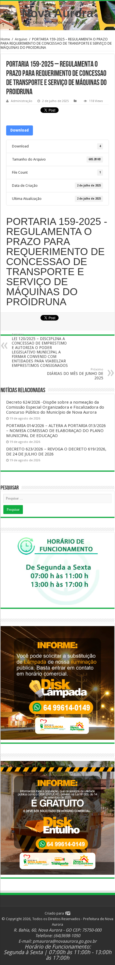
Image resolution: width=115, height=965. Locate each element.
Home (5, 39)
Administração (21, 101)
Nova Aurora (57, 13)
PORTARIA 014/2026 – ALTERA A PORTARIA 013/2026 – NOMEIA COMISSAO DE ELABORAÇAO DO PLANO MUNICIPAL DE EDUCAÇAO (56, 430)
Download (19, 130)
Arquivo (21, 39)
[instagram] (68, 913)
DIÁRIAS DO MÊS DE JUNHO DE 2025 (75, 374)
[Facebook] (66, 913)
